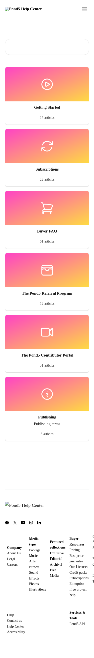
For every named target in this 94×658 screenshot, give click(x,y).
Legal (11, 559)
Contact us (14, 621)
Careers (12, 564)
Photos (34, 584)
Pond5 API (77, 624)
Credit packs (78, 572)
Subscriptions (78, 578)
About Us (14, 553)
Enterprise (76, 584)
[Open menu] (84, 9)
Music (33, 556)
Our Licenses (78, 567)
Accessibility (16, 632)
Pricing (74, 550)
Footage (34, 550)
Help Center (15, 626)
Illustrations (37, 589)
